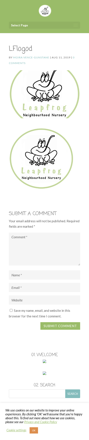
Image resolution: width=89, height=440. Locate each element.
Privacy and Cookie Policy (40, 422)
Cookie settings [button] (16, 430)
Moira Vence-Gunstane (31, 57)
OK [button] (33, 430)
